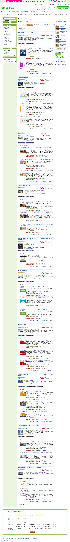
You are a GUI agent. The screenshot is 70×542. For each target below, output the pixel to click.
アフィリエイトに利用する (61, 64)
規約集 (31, 538)
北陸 (6, 37)
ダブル (30, 528)
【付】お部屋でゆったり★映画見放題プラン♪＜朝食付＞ (33, 391)
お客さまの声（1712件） (23, 35)
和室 (46, 528)
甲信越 (6, 35)
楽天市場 (59, 4)
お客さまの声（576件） (23, 80)
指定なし (26, 19)
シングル (19, 528)
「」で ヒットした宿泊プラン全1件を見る (42, 266)
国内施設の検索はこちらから (61, 62)
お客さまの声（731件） (23, 428)
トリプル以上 (40, 528)
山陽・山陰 (7, 41)
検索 (32, 532)
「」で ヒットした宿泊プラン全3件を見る (42, 128)
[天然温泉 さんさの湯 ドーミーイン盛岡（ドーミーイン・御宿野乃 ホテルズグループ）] (31, 380)
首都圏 (6, 33)
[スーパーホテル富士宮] (35, 82)
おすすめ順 (24, 24)
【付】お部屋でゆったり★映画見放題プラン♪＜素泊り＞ (33, 401)
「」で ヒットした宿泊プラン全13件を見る (41, 234)
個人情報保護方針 (12, 538)
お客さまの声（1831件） (23, 327)
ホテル (60, 55)
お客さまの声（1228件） (23, 273)
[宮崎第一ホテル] (31, 137)
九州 (6, 44)
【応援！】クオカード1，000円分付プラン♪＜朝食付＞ (34, 411)
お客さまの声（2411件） (23, 135)
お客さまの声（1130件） (23, 189)
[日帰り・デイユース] (30, 386)
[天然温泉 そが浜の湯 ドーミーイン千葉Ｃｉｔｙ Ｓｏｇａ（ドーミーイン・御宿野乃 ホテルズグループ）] (31, 245)
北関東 (6, 31)
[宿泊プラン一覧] (21, 43)
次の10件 (31, 29)
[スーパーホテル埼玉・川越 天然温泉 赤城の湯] (40, 430)
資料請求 (35, 538)
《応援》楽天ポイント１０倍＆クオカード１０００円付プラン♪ (35, 340)
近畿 (6, 40)
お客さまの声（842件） (23, 470)
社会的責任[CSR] (20, 538)
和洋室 (49, 528)
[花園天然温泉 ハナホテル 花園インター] (36, 37)
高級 (6, 52)
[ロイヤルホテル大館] (43, 275)
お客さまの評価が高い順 (44, 24)
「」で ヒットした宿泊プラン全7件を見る (42, 320)
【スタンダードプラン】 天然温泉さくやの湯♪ (30, 116)
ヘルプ (35, 4)
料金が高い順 (36, 24)
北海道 (6, 28)
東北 (6, 30)
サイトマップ (46, 4)
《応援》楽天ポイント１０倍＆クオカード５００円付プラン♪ (35, 360)
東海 (6, 38)
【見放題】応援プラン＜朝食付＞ (30, 255)
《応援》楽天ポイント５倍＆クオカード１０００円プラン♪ (34, 350)
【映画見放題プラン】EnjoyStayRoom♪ (29, 92)
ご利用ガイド (40, 4)
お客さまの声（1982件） (23, 378)
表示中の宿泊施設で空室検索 (60, 21)
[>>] (54, 25)
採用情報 (27, 538)
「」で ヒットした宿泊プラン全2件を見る (42, 73)
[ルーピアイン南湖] (38, 329)
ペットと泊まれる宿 (9, 55)
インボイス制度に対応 (9, 61)
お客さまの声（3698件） (23, 243)
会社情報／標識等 (4, 538)
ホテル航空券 (62, 57)
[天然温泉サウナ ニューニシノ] (42, 190)
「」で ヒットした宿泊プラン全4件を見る (42, 421)
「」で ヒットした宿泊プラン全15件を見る (41, 370)
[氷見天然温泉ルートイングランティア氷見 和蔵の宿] (43, 472)
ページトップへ (64, 536)
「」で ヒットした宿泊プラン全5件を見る (42, 181)
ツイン (34, 528)
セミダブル (25, 528)
